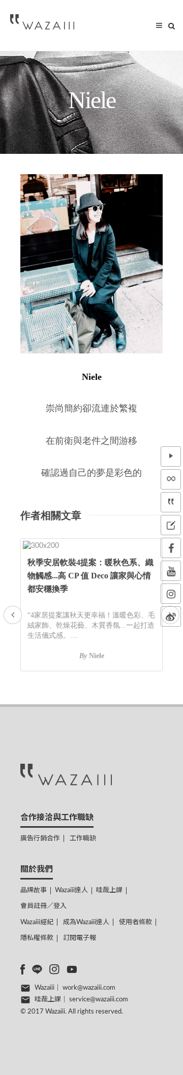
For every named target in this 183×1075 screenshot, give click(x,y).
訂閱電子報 (79, 938)
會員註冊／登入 (43, 906)
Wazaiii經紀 (36, 922)
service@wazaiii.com (98, 999)
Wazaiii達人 (71, 890)
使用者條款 (135, 922)
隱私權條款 (36, 938)
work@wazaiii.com (89, 988)
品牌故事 (33, 890)
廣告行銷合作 (40, 838)
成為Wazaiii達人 (86, 922)
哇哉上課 (109, 890)
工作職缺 (83, 838)
